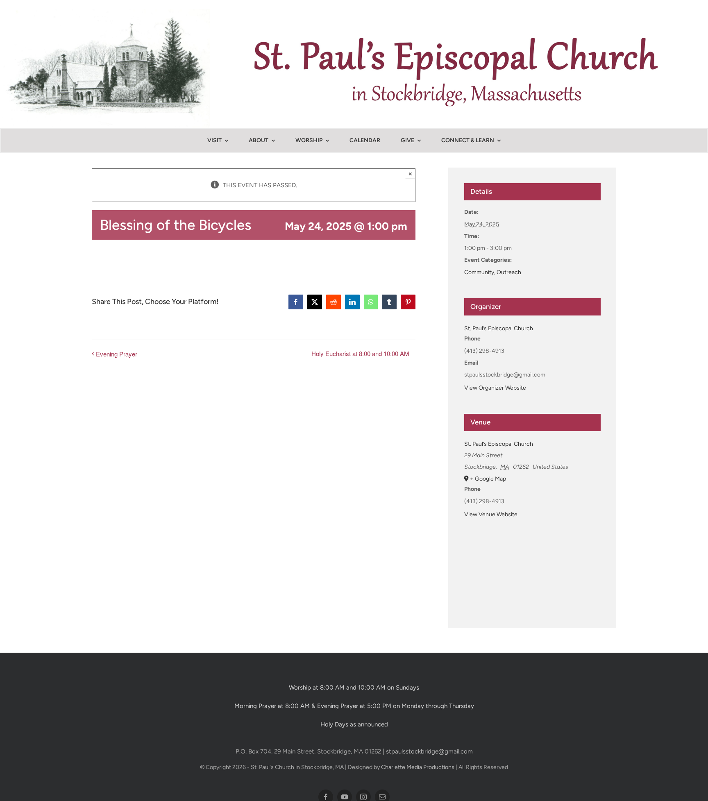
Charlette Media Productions (417, 767)
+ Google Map (488, 478)
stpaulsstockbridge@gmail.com (429, 751)
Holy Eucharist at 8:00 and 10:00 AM (360, 353)
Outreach (509, 272)
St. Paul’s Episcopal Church (498, 328)
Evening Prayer (116, 353)
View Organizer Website (495, 387)
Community (479, 272)
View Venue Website (490, 514)
